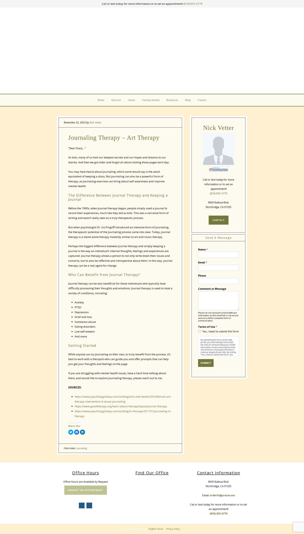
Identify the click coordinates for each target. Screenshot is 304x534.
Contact (218, 220)
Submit (205, 363)
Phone (202, 275)
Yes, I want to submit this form (220, 331)
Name (203, 249)
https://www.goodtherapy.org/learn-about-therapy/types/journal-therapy (121, 406)
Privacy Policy (173, 528)
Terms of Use (207, 327)
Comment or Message (212, 289)
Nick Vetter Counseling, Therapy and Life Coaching (152, 50)
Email (202, 262)
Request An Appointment (85, 490)
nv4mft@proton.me (222, 495)
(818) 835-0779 (192, 4)
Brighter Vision (156, 528)
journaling (82, 448)
